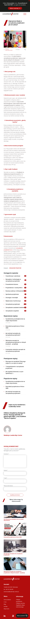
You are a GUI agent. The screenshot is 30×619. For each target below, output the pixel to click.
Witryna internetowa (8, 485)
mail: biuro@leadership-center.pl (11, 591)
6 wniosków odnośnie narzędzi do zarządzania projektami (15, 350)
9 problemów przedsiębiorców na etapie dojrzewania (15, 319)
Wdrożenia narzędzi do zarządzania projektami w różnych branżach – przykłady (16, 342)
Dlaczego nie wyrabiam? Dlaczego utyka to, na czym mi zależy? (16, 362)
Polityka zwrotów (20, 603)
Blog (5, 604)
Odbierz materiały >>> (15, 8)
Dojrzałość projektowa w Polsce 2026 (15, 327)
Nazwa (5, 470)
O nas (5, 602)
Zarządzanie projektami (15, 268)
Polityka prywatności (19, 600)
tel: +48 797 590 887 (8, 589)
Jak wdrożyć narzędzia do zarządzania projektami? (13, 334)
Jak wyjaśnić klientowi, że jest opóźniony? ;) (14, 372)
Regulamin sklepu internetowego (20, 606)
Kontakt (5, 606)
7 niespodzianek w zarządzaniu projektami (15, 367)
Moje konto (6, 608)
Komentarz (6, 454)
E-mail (5, 478)
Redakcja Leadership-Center (9, 49)
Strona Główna (7, 599)
